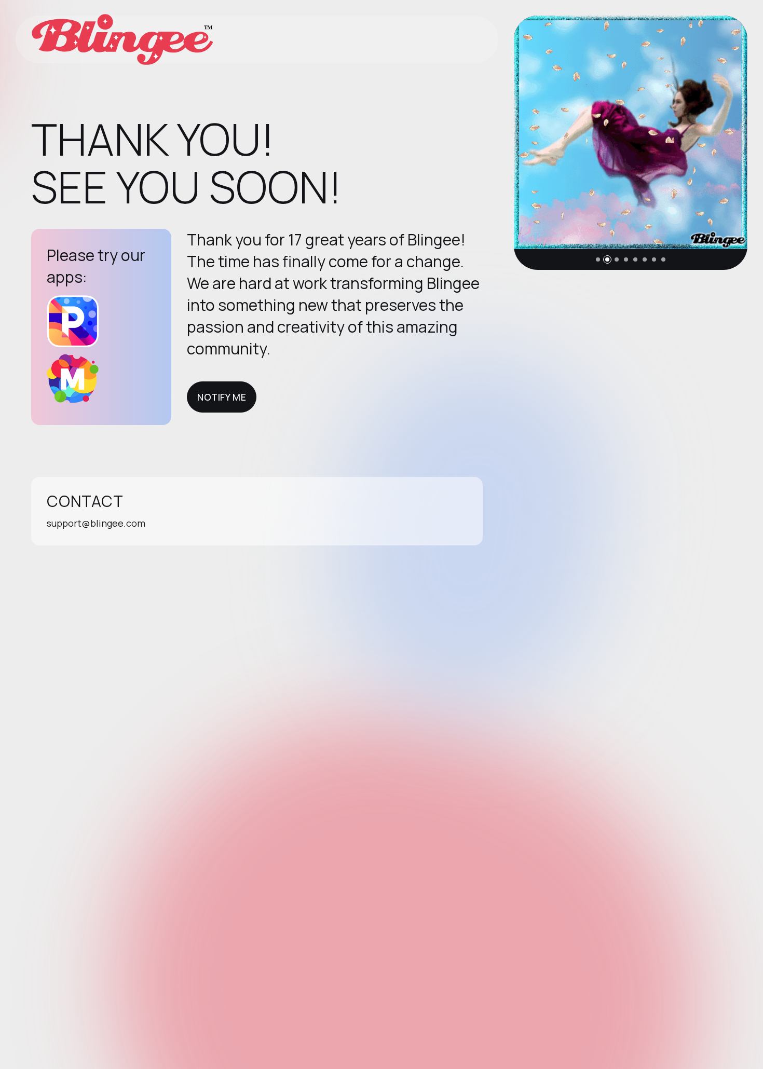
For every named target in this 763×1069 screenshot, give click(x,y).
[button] (598, 259)
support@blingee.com (96, 523)
